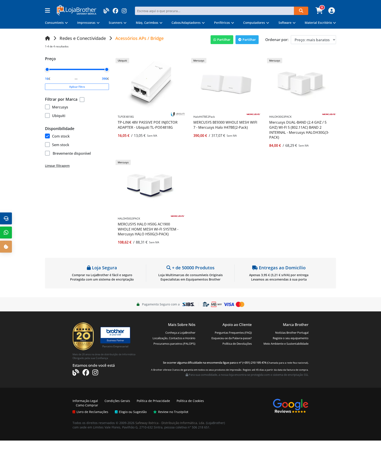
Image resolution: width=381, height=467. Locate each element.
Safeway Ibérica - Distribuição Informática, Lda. (170, 423)
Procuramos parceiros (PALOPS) (174, 344)
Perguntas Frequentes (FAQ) (233, 333)
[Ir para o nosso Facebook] (115, 9)
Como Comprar (87, 405)
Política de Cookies (190, 401)
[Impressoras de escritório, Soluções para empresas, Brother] (115, 333)
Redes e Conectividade (83, 38)
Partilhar (223, 39)
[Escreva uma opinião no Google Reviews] (290, 405)
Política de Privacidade (153, 401)
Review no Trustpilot (173, 412)
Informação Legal (85, 401)
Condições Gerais (117, 401)
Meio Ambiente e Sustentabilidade (285, 344)
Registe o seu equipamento (290, 338)
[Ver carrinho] (320, 12)
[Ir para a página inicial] (47, 38)
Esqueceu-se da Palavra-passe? (231, 338)
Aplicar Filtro (77, 87)
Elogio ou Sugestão (133, 412)
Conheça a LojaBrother (180, 333)
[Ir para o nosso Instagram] (124, 9)
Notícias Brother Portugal (291, 333)
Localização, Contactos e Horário (174, 338)
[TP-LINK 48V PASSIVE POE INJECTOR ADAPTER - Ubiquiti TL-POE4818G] (150, 84)
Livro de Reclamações (92, 412)
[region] (77, 110)
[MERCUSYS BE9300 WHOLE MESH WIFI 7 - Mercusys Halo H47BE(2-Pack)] (225, 84)
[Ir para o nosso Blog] (106, 9)
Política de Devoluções (237, 344)
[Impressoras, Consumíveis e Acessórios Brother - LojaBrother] (76, 10)
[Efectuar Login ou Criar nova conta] (331, 12)
